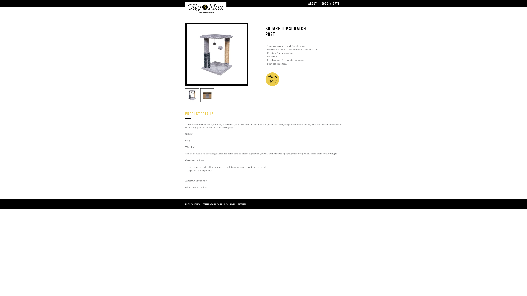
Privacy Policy (192, 204)
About (312, 3)
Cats (336, 3)
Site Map (242, 204)
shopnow (272, 79)
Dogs (325, 3)
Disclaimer (230, 204)
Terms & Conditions (212, 204)
